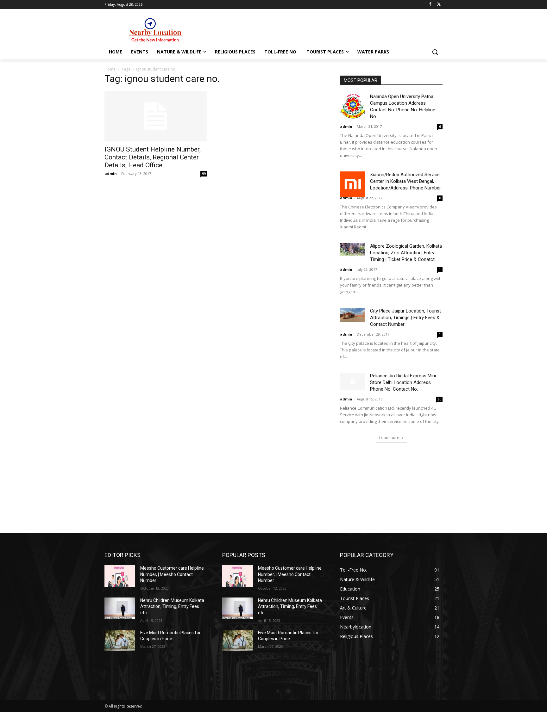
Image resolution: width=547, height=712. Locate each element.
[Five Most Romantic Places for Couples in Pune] (119, 640)
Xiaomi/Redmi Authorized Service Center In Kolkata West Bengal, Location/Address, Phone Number (405, 181)
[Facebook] (430, 4)
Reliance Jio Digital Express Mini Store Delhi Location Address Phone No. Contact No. (403, 382)
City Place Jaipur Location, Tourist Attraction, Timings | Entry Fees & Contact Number (405, 317)
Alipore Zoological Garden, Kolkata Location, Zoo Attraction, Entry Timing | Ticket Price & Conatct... (406, 252)
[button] (435, 51)
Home (110, 69)
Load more (389, 437)
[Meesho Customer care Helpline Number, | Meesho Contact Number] (119, 576)
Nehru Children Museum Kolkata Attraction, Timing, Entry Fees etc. (172, 606)
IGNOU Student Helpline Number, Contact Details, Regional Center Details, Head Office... (152, 157)
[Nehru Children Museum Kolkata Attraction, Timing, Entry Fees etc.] (119, 608)
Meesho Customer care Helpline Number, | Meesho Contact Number (172, 574)
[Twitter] (439, 4)
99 (204, 173)
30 (439, 399)
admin (110, 173)
